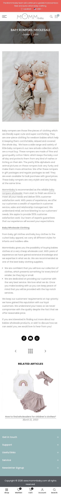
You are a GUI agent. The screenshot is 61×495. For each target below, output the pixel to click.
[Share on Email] (30, 338)
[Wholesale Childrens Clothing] (15, 351)
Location (27, 9)
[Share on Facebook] (24, 338)
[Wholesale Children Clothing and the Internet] (45, 351)
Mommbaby (9, 189)
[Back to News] (30, 351)
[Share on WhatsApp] (37, 338)
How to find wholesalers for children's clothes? (30, 416)
